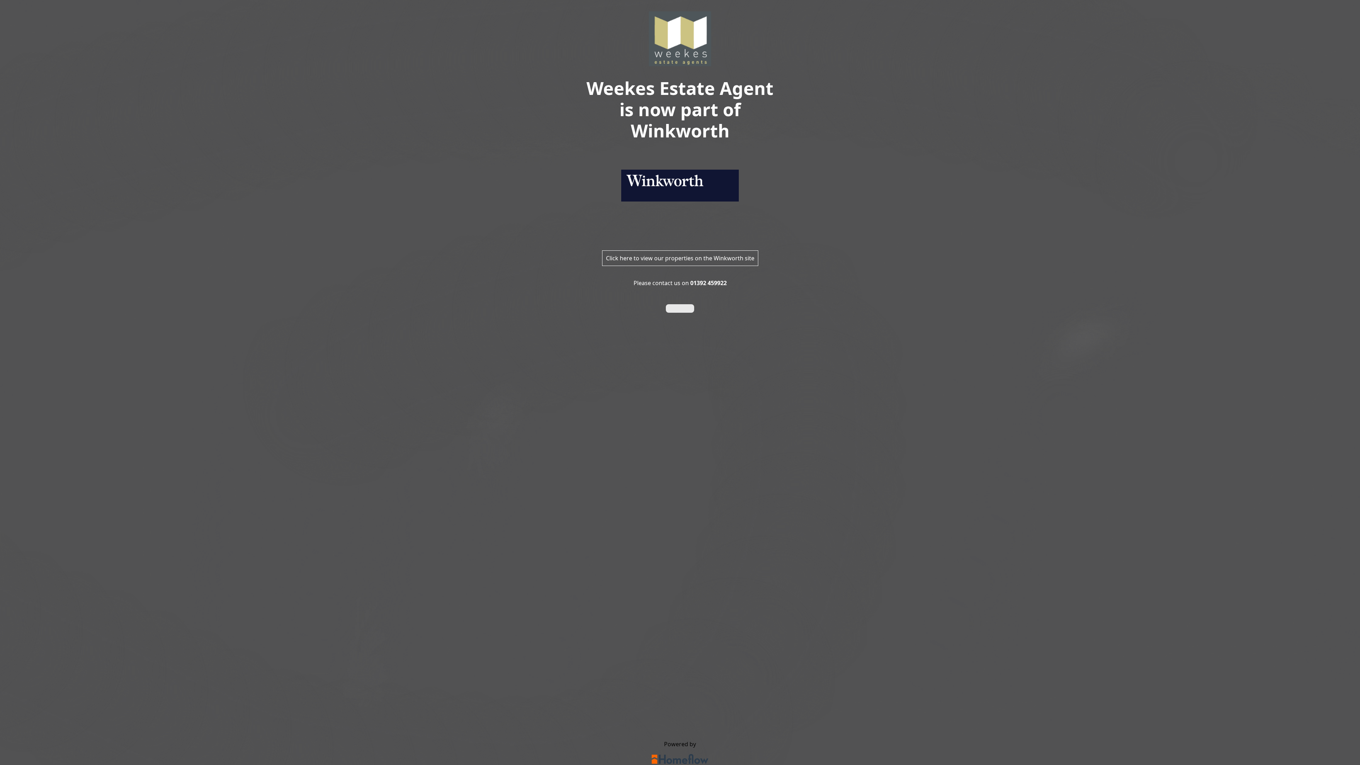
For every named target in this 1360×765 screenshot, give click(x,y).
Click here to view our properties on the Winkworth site (680, 258)
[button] (680, 308)
